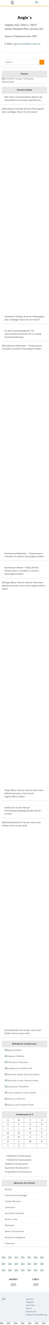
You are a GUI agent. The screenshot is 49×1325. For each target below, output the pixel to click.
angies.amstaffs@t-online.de (26, 44)
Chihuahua (22, 1062)
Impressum (31, 1311)
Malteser (19, 1056)
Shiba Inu (20, 1099)
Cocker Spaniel (28, 1093)
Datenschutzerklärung (36, 1315)
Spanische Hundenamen (17, 1168)
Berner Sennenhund (14, 1231)
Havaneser (10, 1243)
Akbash (18, 1050)
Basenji (8, 1189)
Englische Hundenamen (16, 1164)
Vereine (29, 1299)
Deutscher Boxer (31, 1074)
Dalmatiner (23, 1086)
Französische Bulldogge (16, 1195)
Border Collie (11, 1219)
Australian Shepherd (14, 1213)
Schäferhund (25, 1068)
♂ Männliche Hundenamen (18, 1160)
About (29, 1308)
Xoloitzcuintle (27, 1105)
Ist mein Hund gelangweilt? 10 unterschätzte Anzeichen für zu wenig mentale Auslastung (22, 334)
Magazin (30, 1302)
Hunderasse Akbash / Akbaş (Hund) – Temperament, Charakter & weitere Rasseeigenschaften (22, 571)
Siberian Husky (31, 1080)
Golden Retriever (13, 1201)
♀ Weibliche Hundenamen (18, 1156)
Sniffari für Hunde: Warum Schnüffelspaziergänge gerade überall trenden (22, 811)
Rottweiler (10, 1225)
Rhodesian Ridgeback (15, 1237)
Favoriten (30, 1305)
